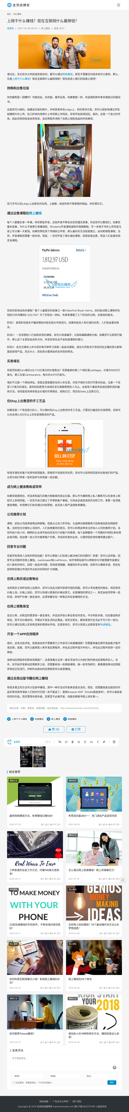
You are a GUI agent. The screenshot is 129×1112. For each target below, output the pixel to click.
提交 (112, 1082)
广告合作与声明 (60, 1101)
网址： (90, 1076)
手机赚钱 (13, 889)
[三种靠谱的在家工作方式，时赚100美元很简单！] (35, 848)
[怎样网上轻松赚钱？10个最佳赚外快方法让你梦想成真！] (94, 903)
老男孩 (10, 28)
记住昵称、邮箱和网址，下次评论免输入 (33, 1082)
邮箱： (54, 1076)
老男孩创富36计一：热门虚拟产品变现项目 (92, 815)
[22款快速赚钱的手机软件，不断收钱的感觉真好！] (35, 903)
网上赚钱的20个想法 (80, 979)
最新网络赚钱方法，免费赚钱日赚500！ (31, 815)
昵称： (18, 1076)
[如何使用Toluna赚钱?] (35, 1011)
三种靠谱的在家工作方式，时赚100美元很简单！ (34, 871)
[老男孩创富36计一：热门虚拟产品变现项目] (94, 794)
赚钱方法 (13, 781)
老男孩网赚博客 (44, 1106)
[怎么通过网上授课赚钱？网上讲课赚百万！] (94, 848)
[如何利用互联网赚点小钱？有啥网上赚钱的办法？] (35, 957)
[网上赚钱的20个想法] (94, 957)
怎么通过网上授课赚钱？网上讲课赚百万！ (92, 870)
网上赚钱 (45, 28)
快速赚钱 (105, 624)
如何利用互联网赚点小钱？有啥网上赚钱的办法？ (34, 980)
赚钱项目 (72, 781)
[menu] (118, 5)
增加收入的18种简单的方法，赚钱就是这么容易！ (93, 1035)
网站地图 (43, 1101)
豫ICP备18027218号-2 (85, 1106)
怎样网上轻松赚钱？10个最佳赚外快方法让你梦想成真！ (93, 926)
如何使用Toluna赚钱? (21, 1033)
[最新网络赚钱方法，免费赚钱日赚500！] (35, 794)
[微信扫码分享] (60, 742)
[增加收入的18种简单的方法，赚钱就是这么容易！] (94, 1011)
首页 (9, 14)
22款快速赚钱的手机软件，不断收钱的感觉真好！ (34, 926)
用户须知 (77, 1101)
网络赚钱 (67, 74)
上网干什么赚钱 (21, 78)
